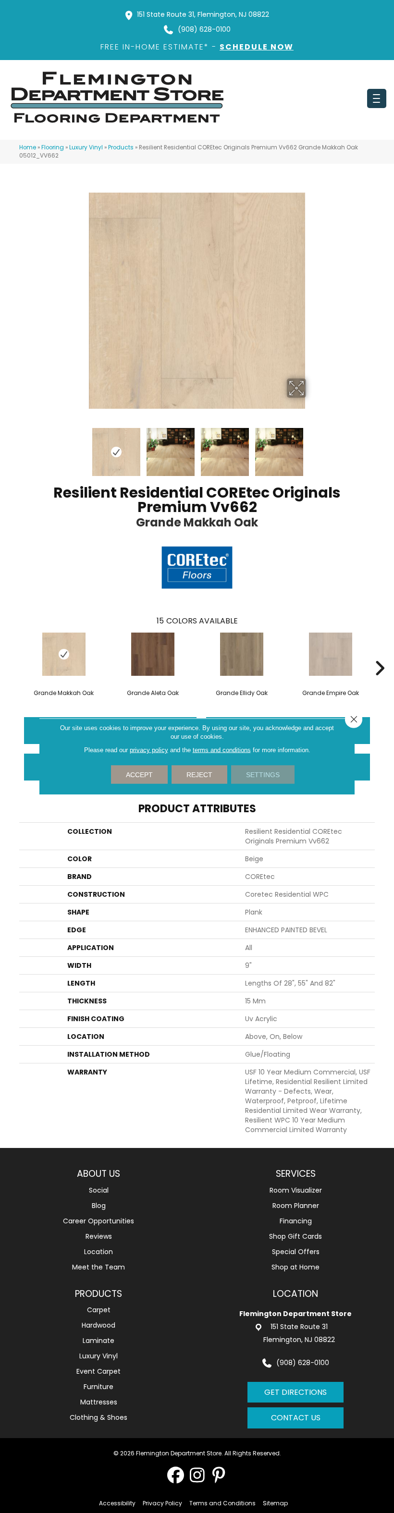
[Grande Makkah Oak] (63, 654)
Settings (263, 775)
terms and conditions (222, 750)
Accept (139, 775)
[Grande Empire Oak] (330, 654)
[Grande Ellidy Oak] (241, 654)
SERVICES (296, 1173)
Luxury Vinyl (86, 147)
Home (27, 147)
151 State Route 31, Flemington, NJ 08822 (203, 14)
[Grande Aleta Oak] (152, 654)
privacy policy (149, 750)
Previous (81, 447)
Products (121, 147)
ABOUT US (98, 1173)
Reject (199, 775)
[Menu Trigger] (376, 98)
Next (312, 447)
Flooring (52, 147)
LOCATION (295, 1293)
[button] (176, 1475)
